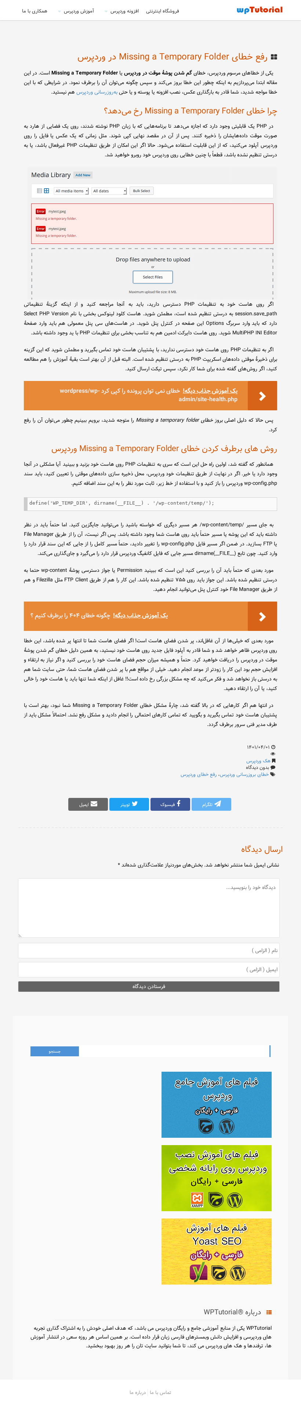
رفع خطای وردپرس (199, 774)
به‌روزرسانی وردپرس (96, 92)
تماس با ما (160, 1392)
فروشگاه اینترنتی (162, 11)
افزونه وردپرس (124, 11)
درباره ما (138, 1392)
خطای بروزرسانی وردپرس (244, 774)
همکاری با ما (34, 11)
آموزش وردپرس (79, 11)
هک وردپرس (258, 761)
